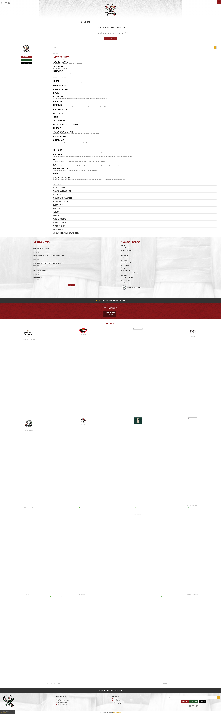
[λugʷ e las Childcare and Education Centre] (56, 638)
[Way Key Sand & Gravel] (83, 549)
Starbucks (56, 212)
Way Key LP (56, 215)
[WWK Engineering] (83, 420)
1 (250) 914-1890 (117, 699)
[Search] (215, 47)
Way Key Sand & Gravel (59, 219)
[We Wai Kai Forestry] (138, 420)
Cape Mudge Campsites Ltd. (61, 187)
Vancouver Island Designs (117, 712)
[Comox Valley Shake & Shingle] (137, 371)
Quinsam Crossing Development (62, 198)
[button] (219, 2)
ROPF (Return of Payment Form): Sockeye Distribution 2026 (48, 256)
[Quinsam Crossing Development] (28, 333)
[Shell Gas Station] (138, 509)
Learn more (3, 712)
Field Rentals (124, 260)
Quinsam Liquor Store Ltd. (60, 201)
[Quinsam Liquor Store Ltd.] (192, 549)
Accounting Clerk (37, 278)
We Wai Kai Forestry (59, 226)
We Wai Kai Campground (60, 222)
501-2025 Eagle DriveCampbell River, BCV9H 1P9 (117, 704)
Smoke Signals (57, 208)
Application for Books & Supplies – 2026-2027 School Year (48, 263)
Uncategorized (36, 252)
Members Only (36, 259)
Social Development (126, 280)
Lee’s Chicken (57, 194)
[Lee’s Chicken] (83, 330)
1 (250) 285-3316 (62, 699)
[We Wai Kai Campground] (28, 423)
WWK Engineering (58, 229)
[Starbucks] (165, 638)
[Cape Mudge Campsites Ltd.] (192, 460)
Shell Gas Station (58, 205)
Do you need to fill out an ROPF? (41, 248)
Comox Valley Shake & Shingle (62, 191)
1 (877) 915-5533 (65, 700)
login (42, 245)
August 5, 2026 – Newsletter (40, 270)
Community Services (126, 248)
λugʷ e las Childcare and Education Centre (66, 233)
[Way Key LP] (192, 331)
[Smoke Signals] (28, 549)
